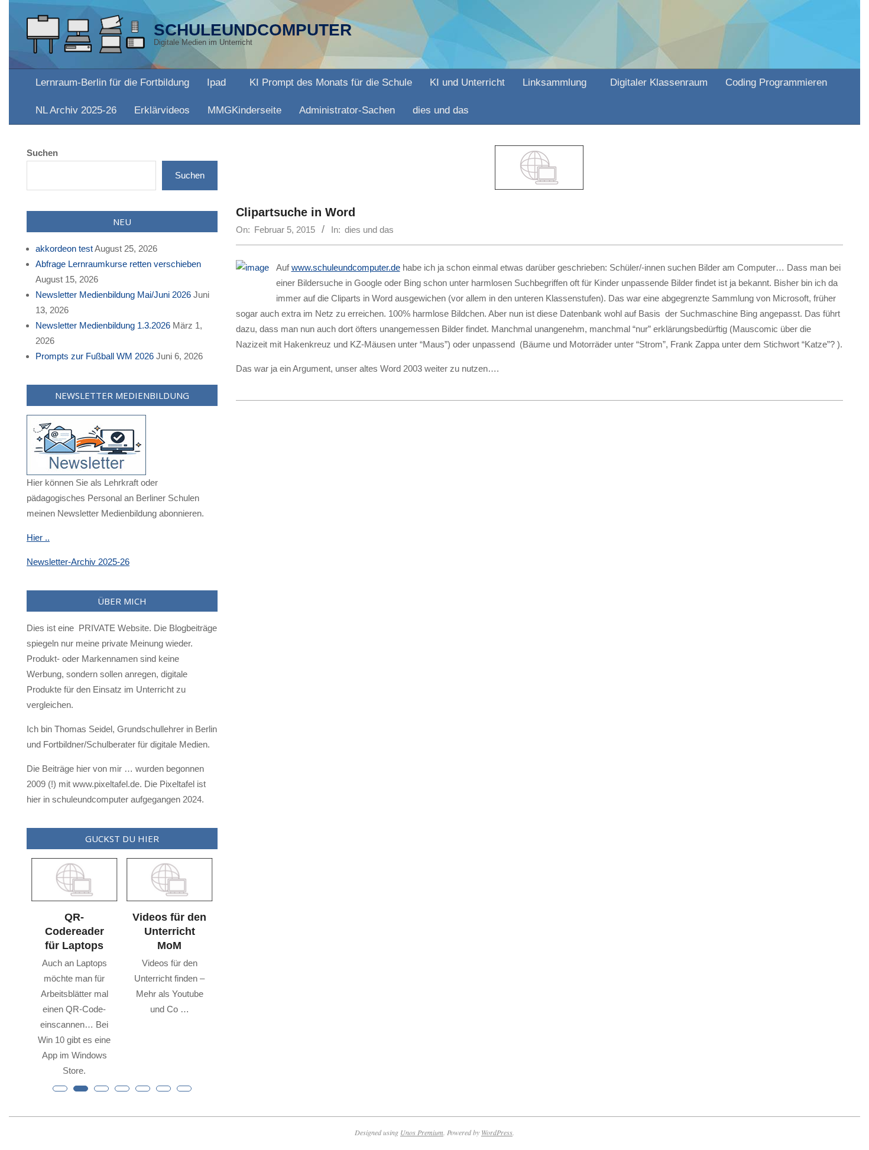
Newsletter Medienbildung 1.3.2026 (102, 325)
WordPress (497, 1132)
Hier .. (38, 537)
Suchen (42, 153)
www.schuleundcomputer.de (345, 267)
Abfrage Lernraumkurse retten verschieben (118, 264)
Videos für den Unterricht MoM (169, 931)
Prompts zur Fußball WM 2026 (94, 356)
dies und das (369, 230)
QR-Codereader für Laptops (74, 931)
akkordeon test (64, 248)
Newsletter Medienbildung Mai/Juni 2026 (113, 295)
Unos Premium (421, 1132)
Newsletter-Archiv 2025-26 (78, 562)
